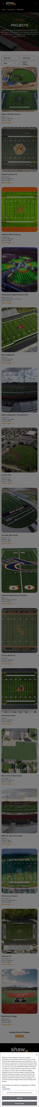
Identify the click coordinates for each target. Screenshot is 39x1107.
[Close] (37, 1055)
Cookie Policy (6, 1089)
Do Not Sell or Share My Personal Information (19, 1092)
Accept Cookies (19, 1103)
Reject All (19, 1098)
